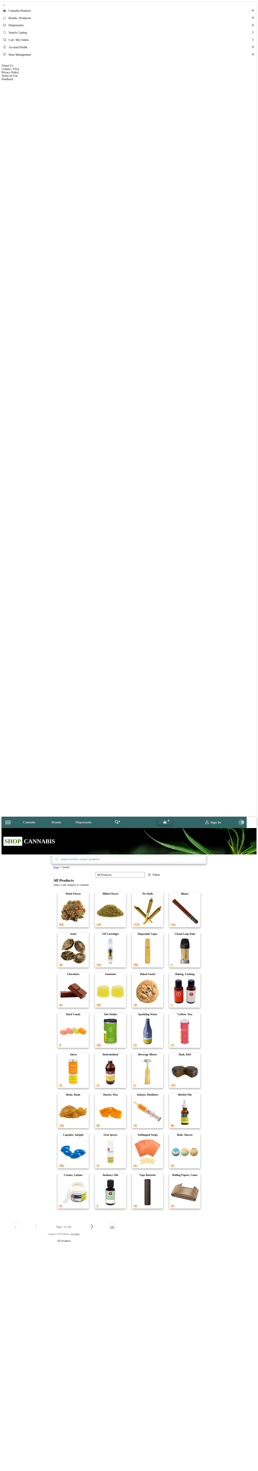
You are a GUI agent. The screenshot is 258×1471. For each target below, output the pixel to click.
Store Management (19, 54)
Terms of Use (10, 75)
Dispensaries (16, 25)
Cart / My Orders (18, 40)
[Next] (92, 1227)
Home (56, 867)
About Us (7, 65)
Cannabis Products (19, 10)
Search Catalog (18, 32)
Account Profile (17, 47)
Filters (156, 874)
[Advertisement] (129, 1419)
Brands (56, 822)
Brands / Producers (19, 18)
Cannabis (29, 822)
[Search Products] (117, 822)
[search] (56, 859)
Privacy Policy (10, 72)
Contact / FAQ (10, 69)
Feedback (7, 79)
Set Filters (75, 1234)
